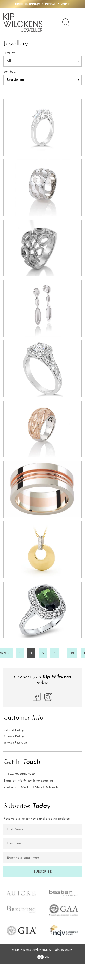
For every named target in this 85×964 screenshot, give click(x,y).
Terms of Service (15, 743)
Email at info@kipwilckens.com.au (28, 780)
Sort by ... (9, 71)
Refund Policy (13, 730)
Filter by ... (10, 53)
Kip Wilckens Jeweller (28, 950)
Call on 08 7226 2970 (19, 774)
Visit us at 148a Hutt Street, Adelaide (30, 787)
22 (72, 653)
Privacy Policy (13, 736)
